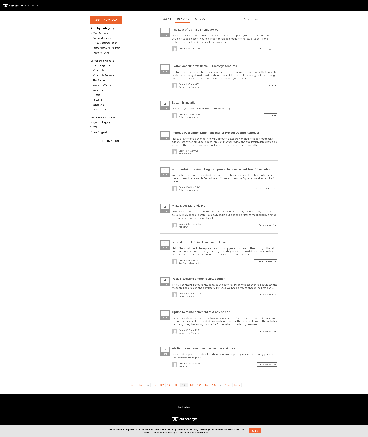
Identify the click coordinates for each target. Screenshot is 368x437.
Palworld (97, 99)
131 (177, 385)
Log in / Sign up (97, 139)
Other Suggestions (101, 132)
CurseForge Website (102, 60)
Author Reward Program (106, 47)
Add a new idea (105, 19)
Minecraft (98, 70)
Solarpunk (98, 104)
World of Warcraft (103, 85)
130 (169, 385)
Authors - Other (101, 52)
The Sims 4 (99, 80)
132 (184, 385)
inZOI (93, 127)
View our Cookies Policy (196, 432)
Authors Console (102, 37)
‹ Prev (141, 385)
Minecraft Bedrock (103, 75)
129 (162, 385)
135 (207, 385)
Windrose (98, 89)
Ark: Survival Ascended (103, 117)
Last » (237, 385)
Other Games (100, 109)
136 (214, 385)
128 (154, 385)
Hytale (96, 94)
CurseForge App (101, 65)
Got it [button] (255, 430)
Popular (200, 19)
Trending (182, 19)
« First (131, 385)
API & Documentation (105, 42)
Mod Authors (100, 33)
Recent (165, 19)
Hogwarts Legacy (100, 122)
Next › (228, 385)
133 (192, 385)
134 (199, 385)
